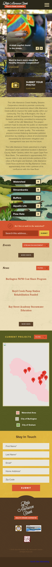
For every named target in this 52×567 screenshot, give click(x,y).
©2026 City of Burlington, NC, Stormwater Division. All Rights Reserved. (26, 551)
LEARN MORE (14, 67)
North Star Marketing (39, 561)
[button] (29, 369)
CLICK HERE (30, 88)
